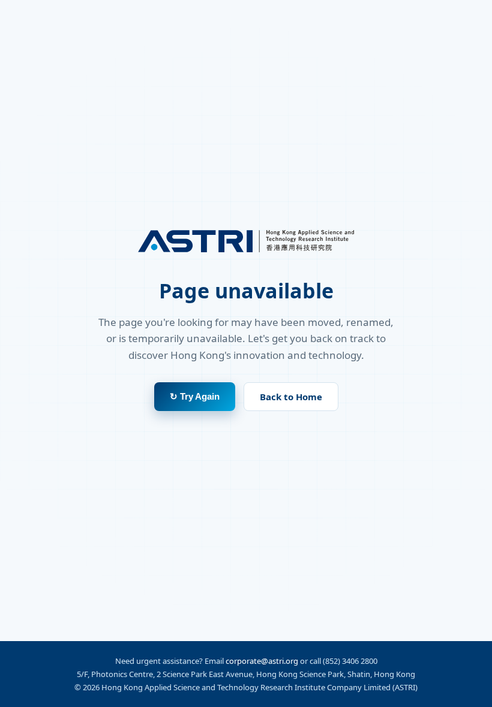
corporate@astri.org (262, 660)
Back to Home (291, 397)
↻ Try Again (195, 396)
